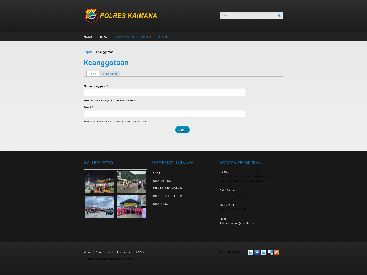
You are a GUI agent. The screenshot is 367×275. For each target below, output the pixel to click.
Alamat (224, 172)
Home (88, 37)
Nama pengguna (96, 86)
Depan (88, 52)
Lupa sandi (110, 74)
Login (94, 74)
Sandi (88, 107)
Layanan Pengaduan (132, 37)
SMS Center (227, 205)
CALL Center (227, 190)
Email (223, 219)
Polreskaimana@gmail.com (237, 223)
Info (103, 37)
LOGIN (162, 37)
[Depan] (149, 16)
